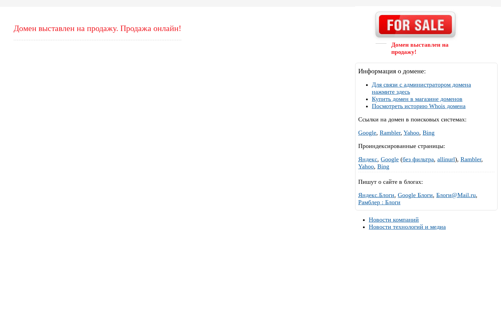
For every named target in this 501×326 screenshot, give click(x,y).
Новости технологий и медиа (407, 226)
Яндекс (367, 159)
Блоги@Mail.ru (456, 195)
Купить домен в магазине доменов (417, 98)
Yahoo (411, 132)
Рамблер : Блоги (379, 202)
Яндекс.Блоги (376, 195)
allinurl (446, 159)
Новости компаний (394, 219)
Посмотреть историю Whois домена (419, 106)
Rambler (390, 132)
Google (367, 132)
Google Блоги (415, 195)
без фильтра (418, 159)
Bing (429, 132)
